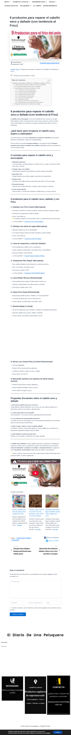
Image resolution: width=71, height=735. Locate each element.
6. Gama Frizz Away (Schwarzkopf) (25, 97)
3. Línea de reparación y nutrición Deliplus (26, 92)
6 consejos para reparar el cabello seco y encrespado (28, 86)
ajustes (48, 733)
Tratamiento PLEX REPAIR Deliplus (35, 273)
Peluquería (15, 540)
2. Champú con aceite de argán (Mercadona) (26, 91)
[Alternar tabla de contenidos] (48, 80)
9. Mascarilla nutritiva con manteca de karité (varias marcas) (30, 102)
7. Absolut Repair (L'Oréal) (23, 99)
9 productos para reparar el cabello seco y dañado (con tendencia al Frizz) (31, 83)
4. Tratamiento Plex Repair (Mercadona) (25, 94)
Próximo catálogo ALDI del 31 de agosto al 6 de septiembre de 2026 (19, 511)
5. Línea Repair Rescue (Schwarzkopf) (25, 96)
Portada (13, 69)
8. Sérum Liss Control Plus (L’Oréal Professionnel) (28, 100)
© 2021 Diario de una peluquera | (30, 726)
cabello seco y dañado (24, 538)
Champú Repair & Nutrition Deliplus (35, 256)
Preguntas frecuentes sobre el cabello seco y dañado (27, 104)
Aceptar (58, 732)
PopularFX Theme (45, 726)
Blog (17, 69)
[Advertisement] (35, 338)
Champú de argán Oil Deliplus (33, 238)
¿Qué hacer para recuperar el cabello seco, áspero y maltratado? (30, 84)
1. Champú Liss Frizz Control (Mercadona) (26, 89)
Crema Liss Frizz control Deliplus (34, 221)
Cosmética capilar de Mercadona (49, 63)
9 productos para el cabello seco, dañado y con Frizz (27, 88)
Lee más (19, 525)
